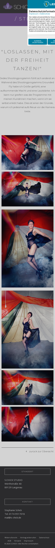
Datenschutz (45, 14)
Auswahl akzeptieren (37, 41)
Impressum (33, 14)
